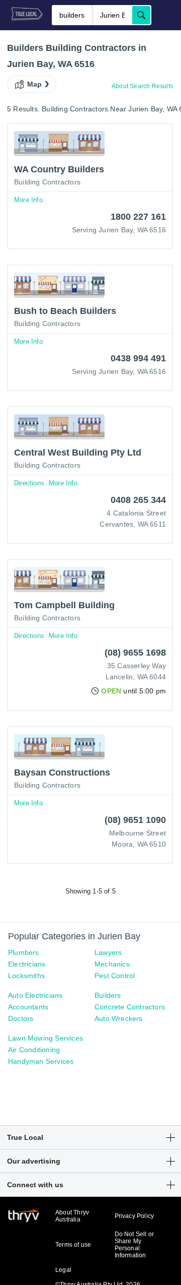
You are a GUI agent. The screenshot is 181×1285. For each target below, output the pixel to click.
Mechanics (112, 964)
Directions (29, 483)
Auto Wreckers (119, 1018)
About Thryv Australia (72, 1216)
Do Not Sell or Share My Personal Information (134, 1245)
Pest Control (115, 976)
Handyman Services (40, 1061)
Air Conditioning (34, 1050)
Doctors (20, 1018)
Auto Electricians (35, 995)
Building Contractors (47, 182)
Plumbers (23, 952)
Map (34, 84)
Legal (63, 1269)
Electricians (26, 964)
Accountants (28, 1007)
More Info (28, 200)
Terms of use (73, 1244)
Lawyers (108, 952)
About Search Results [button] (142, 86)
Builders (108, 995)
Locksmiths (26, 976)
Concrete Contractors (130, 1007)
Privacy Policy (134, 1215)
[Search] (141, 15)
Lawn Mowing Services (45, 1038)
